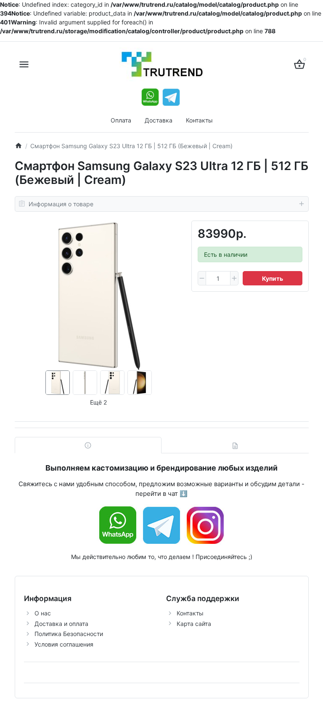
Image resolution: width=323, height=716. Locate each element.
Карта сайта (194, 623)
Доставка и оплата (61, 623)
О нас (42, 613)
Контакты (199, 120)
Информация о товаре (61, 204)
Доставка (158, 120)
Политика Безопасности (68, 633)
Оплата (121, 120)
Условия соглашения (63, 644)
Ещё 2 (98, 402)
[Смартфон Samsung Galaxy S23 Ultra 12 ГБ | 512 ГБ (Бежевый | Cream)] (98, 295)
